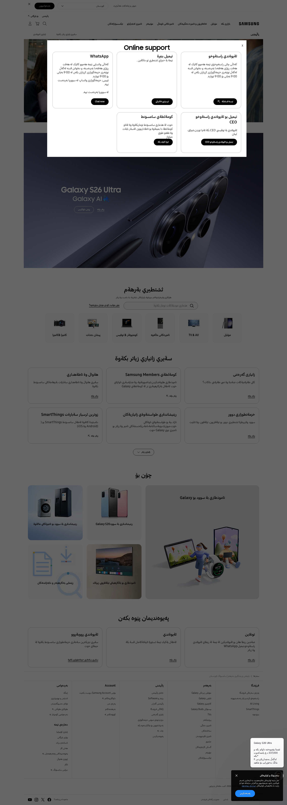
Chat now (100, 101)
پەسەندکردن (245, 793)
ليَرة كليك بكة (163, 142)
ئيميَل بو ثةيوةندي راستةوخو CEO (219, 142)
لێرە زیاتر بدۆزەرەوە (249, 786)
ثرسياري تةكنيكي (162, 101)
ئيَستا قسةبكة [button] (227, 101)
